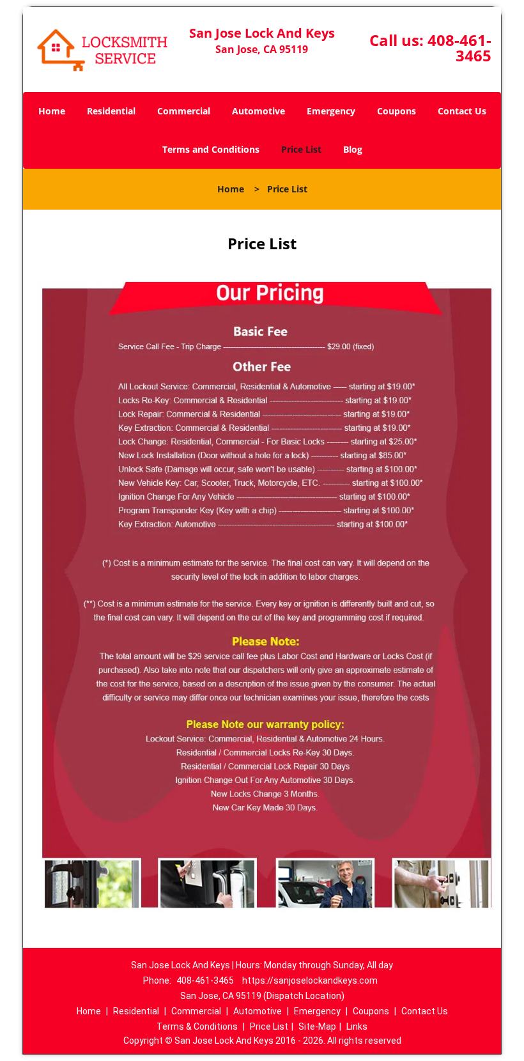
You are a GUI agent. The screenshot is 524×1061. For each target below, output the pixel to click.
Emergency (331, 111)
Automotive (258, 111)
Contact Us (462, 111)
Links (356, 1026)
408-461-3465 (459, 47)
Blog (352, 149)
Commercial (183, 111)
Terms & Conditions (197, 1026)
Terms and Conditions (210, 149)
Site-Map (317, 1026)
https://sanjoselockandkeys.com (310, 980)
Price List (301, 149)
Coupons (396, 111)
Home (51, 111)
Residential (111, 111)
